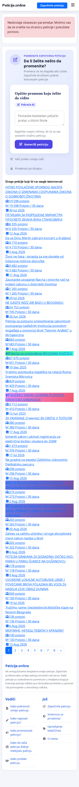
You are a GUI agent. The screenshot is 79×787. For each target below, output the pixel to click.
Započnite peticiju (52, 5)
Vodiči (10, 699)
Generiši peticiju (36, 144)
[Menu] (73, 5)
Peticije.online (14, 5)
